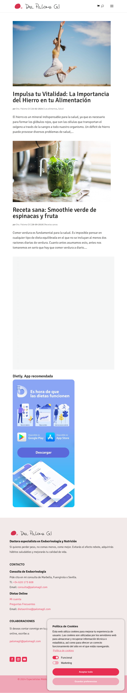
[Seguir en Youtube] (24, 659)
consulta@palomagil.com (32, 587)
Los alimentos (50, 108)
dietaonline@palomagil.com (34, 609)
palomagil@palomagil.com (25, 641)
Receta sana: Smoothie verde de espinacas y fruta (54, 213)
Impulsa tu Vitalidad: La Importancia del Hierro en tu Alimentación (61, 97)
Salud (61, 108)
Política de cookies (63, 650)
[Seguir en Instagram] (18, 659)
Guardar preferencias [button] (86, 681)
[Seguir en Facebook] (12, 659)
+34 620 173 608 (23, 582)
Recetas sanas (51, 224)
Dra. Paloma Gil (23, 108)
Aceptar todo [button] (86, 672)
